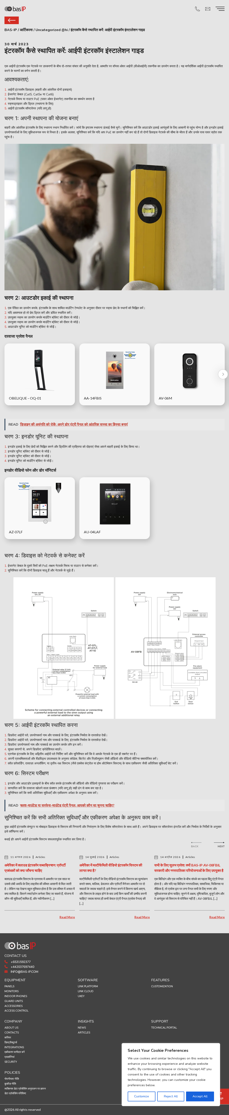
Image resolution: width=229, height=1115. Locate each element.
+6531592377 (20, 962)
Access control (16, 1010)
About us (11, 1027)
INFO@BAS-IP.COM (24, 972)
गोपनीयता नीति (11, 1079)
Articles (84, 1032)
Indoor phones (15, 996)
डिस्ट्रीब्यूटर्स (10, 1042)
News (82, 1027)
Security (10, 1062)
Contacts (11, 1032)
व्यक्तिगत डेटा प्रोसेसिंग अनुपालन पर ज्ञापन (25, 1088)
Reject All (171, 1096)
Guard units (13, 1001)
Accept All (200, 1096)
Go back (11, 20)
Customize (141, 1096)
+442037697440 (22, 967)
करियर (7, 1037)
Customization (162, 986)
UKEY (81, 996)
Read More (67, 917)
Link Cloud (85, 991)
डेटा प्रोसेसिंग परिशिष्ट (15, 1093)
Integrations (14, 1047)
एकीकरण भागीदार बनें (14, 1052)
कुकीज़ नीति (10, 1084)
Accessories (13, 1006)
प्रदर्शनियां (9, 1057)
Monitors (11, 991)
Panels (9, 986)
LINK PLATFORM (88, 986)
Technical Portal (164, 1027)
